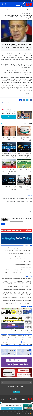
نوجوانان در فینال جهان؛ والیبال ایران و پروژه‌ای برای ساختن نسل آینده (17, 284)
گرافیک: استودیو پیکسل (15, 413)
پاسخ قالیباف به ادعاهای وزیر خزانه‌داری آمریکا (22, 256)
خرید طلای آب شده (12, 335)
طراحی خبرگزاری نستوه (25, 413)
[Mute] (20, 117)
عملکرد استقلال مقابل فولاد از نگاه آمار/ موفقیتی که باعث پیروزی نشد (17, 300)
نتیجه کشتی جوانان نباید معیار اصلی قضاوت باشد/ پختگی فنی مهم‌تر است (16, 292)
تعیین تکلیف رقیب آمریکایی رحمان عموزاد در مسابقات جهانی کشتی (17, 286)
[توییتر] (18, 386)
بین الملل (29, 9)
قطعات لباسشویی (26, 342)
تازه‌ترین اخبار (28, 245)
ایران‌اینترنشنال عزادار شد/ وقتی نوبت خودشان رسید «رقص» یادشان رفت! (16, 278)
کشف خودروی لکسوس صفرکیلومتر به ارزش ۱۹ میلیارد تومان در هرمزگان (17, 289)
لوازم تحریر (20, 335)
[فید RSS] (13, 386)
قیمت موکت (4, 335)
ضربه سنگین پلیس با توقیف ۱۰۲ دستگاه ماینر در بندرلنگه (20, 253)
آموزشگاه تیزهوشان (15, 342)
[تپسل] (2, 109)
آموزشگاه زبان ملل (17, 344)
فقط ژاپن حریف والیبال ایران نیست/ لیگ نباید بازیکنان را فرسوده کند (17, 303)
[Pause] (18, 117)
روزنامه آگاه (6, 347)
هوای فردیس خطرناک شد (26, 267)
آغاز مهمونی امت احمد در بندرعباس (24, 261)
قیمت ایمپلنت (5, 340)
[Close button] (32, 402)
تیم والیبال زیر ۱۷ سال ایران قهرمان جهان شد (22, 264)
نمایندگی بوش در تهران (27, 344)
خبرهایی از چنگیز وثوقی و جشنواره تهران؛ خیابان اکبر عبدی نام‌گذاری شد (17, 297)
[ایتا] (9, 386)
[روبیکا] (15, 386)
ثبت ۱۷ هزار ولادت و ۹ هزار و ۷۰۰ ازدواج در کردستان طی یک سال (18, 250)
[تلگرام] (24, 386)
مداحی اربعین (14, 337)
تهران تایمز (18, 347)
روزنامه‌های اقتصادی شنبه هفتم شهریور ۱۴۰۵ (21, 330)
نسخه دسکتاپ (16, 392)
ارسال (3, 224)
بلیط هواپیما (5, 342)
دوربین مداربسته (5, 337)
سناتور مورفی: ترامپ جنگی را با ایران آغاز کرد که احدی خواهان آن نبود (17, 270)
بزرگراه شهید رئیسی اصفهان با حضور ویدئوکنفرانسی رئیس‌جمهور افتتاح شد (16, 295)
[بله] (22, 386)
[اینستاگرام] (20, 386)
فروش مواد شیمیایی (14, 340)
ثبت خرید (9, 117)
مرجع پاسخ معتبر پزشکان (26, 340)
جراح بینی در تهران (27, 335)
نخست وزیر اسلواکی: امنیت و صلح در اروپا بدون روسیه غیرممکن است (17, 248)
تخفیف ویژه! (11, 408)
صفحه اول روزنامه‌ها (26, 306)
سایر (25, 9)
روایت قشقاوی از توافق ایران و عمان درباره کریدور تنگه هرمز (19, 259)
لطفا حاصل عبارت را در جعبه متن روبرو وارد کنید (22, 218)
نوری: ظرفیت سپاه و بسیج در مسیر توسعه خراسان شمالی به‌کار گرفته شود (16, 272)
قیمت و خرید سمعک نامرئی (6, 344)
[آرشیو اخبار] (11, 386)
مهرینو (28, 347)
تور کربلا (29, 337)
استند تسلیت (22, 337)
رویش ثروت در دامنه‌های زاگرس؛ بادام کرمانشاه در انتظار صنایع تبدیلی (17, 281)
